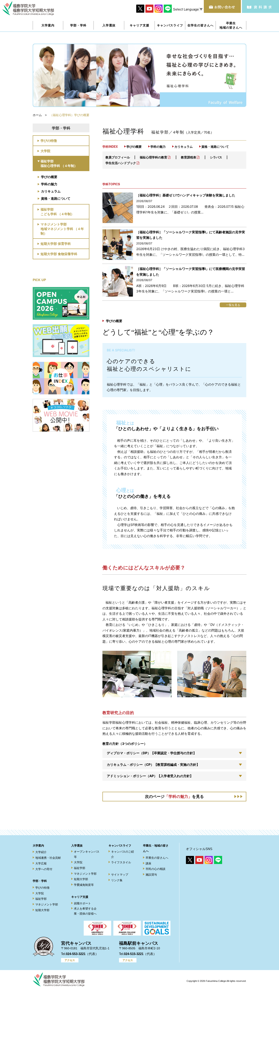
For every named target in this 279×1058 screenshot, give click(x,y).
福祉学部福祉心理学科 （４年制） (59, 163)
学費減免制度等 (84, 884)
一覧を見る (233, 305)
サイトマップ (119, 874)
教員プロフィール (117, 157)
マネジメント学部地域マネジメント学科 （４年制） (62, 229)
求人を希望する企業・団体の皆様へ (85, 911)
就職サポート (82, 903)
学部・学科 (40, 881)
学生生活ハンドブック (120, 163)
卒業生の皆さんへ (157, 857)
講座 (148, 863)
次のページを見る (174, 796)
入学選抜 (77, 845)
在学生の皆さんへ (200, 25)
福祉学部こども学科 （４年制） (57, 211)
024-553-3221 (75, 954)
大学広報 (41, 863)
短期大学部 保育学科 (56, 243)
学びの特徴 (49, 140)
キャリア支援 (79, 896)
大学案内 (38, 845)
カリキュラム (51, 191)
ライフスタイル (121, 862)
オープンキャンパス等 (86, 854)
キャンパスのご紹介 (122, 854)
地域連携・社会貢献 (48, 857)
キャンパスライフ (120, 845)
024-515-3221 (133, 954)
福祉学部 (41, 898)
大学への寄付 (43, 869)
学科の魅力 (49, 184)
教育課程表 (188, 157)
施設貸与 (151, 874)
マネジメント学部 (46, 904)
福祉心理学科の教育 (153, 157)
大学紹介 (41, 852)
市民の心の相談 (155, 869)
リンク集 (116, 880)
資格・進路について (55, 198)
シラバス (216, 157)
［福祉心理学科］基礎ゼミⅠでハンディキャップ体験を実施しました (185, 195)
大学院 (45, 150)
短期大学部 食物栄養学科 (59, 253)
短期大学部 (42, 910)
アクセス (70, 960)
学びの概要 (49, 176)
